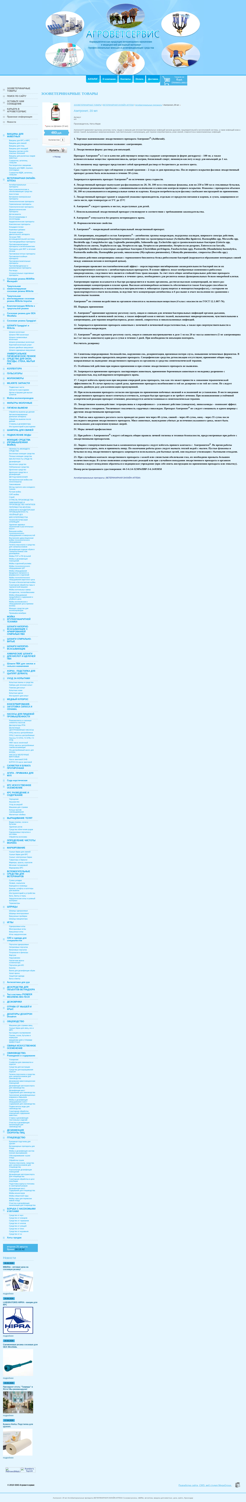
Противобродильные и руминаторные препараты (20, 267)
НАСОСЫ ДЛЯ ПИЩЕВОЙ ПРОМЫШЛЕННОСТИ (20, 715)
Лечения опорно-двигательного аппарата (19, 233)
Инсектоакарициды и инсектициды (18, 218)
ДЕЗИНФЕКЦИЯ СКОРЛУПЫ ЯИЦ (16, 1131)
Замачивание (15, 484)
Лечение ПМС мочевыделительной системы (22, 238)
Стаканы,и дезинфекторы (20, 424)
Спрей (11, 497)
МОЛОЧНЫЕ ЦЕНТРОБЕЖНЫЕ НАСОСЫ (21, 729)
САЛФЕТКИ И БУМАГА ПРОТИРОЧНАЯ (19, 766)
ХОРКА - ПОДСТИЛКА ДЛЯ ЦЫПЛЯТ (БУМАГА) (21, 672)
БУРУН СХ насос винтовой (20, 762)
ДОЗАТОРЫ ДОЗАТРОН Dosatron (19, 1015)
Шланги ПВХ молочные (19, 335)
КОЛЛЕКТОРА (14, 368)
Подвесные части (16, 387)
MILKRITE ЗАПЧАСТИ (18, 383)
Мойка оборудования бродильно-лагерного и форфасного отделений (19, 573)
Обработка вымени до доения (21, 412)
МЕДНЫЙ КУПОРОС (17, 699)
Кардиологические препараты (21, 222)
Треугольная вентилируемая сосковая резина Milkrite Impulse (20, 298)
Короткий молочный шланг (20, 345)
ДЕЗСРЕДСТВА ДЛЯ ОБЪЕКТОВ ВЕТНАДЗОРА (21, 988)
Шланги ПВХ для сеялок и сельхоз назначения (21, 664)
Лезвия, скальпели (17, 883)
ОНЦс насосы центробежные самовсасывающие (21, 746)
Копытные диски (16, 693)
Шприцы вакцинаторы (18, 919)
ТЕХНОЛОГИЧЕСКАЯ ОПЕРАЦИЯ (18, 521)
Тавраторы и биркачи (18, 860)
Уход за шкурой (15, 804)
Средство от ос (15, 1234)
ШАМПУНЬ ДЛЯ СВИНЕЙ (20, 430)
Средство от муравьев (18, 1231)
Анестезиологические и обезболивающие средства (20, 190)
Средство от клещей (17, 1226)
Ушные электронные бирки (20, 857)
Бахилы (12, 968)
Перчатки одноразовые (19, 944)
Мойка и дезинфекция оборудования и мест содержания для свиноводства (22, 1102)
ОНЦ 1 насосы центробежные (21, 735)
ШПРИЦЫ (12, 907)
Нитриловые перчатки (18, 947)
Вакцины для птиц (16, 146)
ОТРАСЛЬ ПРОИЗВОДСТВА (21, 500)
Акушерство (14, 802)
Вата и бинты (14, 979)
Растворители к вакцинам (20, 165)
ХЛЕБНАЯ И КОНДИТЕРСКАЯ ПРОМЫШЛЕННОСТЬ (22, 511)
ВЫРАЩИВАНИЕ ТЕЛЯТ (19, 818)
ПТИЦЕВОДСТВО (16, 1137)
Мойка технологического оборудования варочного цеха (22, 579)
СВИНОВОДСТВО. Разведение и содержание (21, 1054)
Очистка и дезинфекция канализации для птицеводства (22, 1204)
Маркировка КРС (16, 868)
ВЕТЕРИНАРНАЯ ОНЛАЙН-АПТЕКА (21, 179)
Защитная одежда (16, 976)
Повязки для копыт (17, 688)
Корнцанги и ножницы (18, 886)
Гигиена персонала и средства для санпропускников (22, 546)
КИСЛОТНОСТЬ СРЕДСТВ (20, 459)
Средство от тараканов (19, 1221)
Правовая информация (19, 116)
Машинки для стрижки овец (20, 1025)
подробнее (8, 1294)
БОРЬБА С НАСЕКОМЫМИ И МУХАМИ (21, 1210)
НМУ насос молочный (18, 743)
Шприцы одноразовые (18, 911)
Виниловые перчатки (18, 950)
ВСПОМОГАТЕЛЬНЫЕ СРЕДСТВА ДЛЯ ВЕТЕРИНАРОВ (18, 874)
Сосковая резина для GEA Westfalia (21, 314)
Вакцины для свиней (17, 143)
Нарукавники (14, 958)
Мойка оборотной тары (18, 1196)
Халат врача (14, 973)
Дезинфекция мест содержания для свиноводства (22, 1091)
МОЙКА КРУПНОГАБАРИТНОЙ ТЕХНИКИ (18, 619)
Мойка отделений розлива (20, 563)
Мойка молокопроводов (20, 398)
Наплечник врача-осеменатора (16, 961)
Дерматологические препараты (17, 210)
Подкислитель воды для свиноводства (19, 1107)
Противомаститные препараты (22, 254)
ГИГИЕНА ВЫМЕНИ (17, 408)
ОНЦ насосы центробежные (21, 733)
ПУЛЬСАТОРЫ (14, 373)
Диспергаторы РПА (17, 725)
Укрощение (14, 799)
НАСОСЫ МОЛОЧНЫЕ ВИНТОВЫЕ (19, 756)
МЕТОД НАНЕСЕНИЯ (18, 477)
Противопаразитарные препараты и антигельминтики (22, 245)
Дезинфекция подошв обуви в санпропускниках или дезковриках (21, 551)
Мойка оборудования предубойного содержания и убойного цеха (21, 597)
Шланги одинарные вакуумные (22, 350)
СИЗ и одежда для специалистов (17, 939)
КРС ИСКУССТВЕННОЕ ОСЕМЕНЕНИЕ (19, 786)
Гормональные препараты (20, 204)
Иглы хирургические (17, 934)
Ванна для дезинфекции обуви (22, 971)
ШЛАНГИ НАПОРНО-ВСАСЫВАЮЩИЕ (18, 647)
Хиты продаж (14, 1237)
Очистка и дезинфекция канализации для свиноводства (19, 1125)
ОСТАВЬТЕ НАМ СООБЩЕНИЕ (15, 102)
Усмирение (13, 1060)
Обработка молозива (18, 837)
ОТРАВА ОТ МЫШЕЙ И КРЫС (19, 1007)
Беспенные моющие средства (22, 454)
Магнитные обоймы (17, 815)
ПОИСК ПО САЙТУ (16, 96)
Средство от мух (16, 1215)
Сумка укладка (15, 880)
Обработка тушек (16, 1160)
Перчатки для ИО (16, 965)
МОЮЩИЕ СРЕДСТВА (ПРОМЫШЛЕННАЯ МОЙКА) (18, 442)
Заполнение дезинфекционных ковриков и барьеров (22, 1096)
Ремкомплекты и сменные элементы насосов (20, 721)
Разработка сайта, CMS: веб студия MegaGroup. (205, 1485)
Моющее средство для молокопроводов (18, 609)
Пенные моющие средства (20, 456)
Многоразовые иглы (17, 929)
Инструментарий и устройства (22, 893)
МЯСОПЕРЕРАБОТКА (18, 517)
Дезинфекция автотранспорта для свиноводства (21, 1087)
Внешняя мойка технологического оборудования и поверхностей (22, 533)
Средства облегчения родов (21, 829)
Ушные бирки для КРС (18, 854)
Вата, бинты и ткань (17, 896)
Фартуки (12, 955)
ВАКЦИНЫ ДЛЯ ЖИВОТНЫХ (15, 135)
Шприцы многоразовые (19, 913)
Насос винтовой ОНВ (18, 759)
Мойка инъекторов (17, 1193)
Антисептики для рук (18, 982)
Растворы (13, 270)
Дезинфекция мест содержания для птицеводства (22, 1189)
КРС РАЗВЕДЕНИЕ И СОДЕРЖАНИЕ (18, 793)
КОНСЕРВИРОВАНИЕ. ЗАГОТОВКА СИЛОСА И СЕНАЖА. (19, 706)
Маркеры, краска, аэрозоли (20, 862)
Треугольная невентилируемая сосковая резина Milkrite (20, 288)
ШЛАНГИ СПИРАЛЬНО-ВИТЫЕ (19, 640)
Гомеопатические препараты (21, 207)
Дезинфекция (14, 462)
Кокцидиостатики (16, 227)
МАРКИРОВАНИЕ (16, 848)
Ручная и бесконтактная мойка (22, 582)
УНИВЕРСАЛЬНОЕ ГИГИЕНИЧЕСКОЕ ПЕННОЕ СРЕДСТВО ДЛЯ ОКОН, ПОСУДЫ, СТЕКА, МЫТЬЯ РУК (21, 358)
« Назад (56, 157)
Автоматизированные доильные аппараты (18, 415)
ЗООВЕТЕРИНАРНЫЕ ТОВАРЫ (18, 89)
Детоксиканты (15, 214)
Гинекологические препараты (21, 201)
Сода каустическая (17, 780)
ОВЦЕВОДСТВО (15, 1021)
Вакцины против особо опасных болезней (18, 152)
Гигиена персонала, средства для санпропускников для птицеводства (21, 1165)
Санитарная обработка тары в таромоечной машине (22, 586)
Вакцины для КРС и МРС (19, 140)
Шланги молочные (17, 332)
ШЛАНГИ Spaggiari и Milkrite (18, 326)
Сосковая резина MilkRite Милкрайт (20, 280)
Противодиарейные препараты (22, 242)
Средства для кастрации (19, 1067)
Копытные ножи (15, 690)
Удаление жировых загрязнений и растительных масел (21, 527)
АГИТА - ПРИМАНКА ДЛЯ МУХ (20, 774)
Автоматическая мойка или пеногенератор (20, 481)
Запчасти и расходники (19, 390)
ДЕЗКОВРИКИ (14, 1002)
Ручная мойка (15, 492)
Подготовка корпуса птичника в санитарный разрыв (21, 1185)
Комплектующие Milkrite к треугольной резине (21, 307)
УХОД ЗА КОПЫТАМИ (18, 678)
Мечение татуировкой (18, 865)
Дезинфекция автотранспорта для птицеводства (21, 1175)
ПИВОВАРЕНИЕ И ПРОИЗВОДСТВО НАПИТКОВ (22, 503)
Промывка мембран (17, 613)
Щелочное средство (17, 470)
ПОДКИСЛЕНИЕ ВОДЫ (19, 435)
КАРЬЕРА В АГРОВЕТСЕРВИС (16, 110)
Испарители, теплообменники (21, 592)
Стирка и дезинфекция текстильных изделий (18, 1119)
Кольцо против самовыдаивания (16, 811)
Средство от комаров (18, 1218)
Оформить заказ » (179, 82)
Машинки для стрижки (18, 807)
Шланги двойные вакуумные (21, 347)
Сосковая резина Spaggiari (21, 320)
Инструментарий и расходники (22, 427)
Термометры (14, 903)
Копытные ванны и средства (21, 682)
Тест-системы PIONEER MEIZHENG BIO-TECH (19, 995)
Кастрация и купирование (20, 1033)
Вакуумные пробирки (18, 916)
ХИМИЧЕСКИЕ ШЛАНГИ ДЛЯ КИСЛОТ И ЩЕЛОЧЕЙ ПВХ (21, 656)
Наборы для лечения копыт (20, 685)
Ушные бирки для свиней (19, 852)
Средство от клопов (17, 1223)
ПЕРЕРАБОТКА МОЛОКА (19, 507)
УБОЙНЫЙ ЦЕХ (16, 515)
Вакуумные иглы (16, 932)
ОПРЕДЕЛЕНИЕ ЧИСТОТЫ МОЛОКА (21, 841)
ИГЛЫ (10, 922)
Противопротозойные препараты (18, 257)
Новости (11, 122)
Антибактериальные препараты (17, 186)
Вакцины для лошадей (18, 148)
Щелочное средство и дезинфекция (18, 473)
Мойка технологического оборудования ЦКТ (19, 567)
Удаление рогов (15, 827)
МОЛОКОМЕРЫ (15, 378)
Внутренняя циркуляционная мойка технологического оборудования (21, 540)
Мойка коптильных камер (20, 590)
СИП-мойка (14, 494)
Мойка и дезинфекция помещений (18, 560)
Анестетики (14, 194)
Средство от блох (16, 1229)
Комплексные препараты (19, 224)
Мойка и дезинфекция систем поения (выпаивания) (21, 1152)
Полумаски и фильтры (18, 952)
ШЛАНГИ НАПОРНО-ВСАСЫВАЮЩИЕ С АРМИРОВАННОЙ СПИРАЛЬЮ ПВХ (18, 630)
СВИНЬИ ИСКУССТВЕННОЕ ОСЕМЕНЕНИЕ (21, 1046)
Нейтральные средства (19, 467)
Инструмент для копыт (18, 696)
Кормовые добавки (17, 230)
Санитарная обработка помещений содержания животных (19, 1113)
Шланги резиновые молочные (21, 342)
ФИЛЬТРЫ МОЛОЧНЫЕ (19, 403)
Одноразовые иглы (17, 926)
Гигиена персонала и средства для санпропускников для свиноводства (22, 1076)
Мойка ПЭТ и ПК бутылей (20, 556)
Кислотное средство (17, 464)
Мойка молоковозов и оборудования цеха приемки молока (21, 604)
